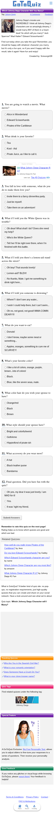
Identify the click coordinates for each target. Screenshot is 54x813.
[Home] (27, 4)
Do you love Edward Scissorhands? (21, 553)
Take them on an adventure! (20, 207)
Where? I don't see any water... (22, 299)
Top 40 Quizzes (38, 177)
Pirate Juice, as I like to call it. (21, 154)
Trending (34, 808)
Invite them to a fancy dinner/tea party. (25, 196)
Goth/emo (11, 437)
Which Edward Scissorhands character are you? (27, 557)
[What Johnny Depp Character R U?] (9, 170)
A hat (9, 460)
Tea (8, 143)
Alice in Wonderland (17, 114)
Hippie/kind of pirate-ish (18, 442)
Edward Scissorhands (17, 120)
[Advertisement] (27, 79)
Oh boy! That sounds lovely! (20, 267)
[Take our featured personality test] (27, 732)
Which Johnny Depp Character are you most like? (27, 565)
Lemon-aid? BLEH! (16, 273)
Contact (44, 797)
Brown (10, 414)
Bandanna (12, 471)
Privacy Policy (32, 797)
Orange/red (12, 403)
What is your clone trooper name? (19, 676)
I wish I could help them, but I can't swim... (27, 305)
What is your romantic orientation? (19, 667)
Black (9, 408)
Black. (9, 376)
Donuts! (10, 332)
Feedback (49, 14)
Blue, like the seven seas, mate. (22, 382)
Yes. (8, 501)
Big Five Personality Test (34, 749)
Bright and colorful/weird (19, 431)
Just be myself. (14, 202)
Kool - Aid (11, 148)
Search (27, 808)
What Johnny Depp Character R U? (33, 169)
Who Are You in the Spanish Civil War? (21, 663)
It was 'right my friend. (17, 507)
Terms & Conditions (15, 797)
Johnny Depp (10, 14)
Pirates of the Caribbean (19, 125)
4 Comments (35, 14)
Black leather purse (16, 465)
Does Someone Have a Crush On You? (22, 672)
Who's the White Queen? (19, 237)
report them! (24, 776)
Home (20, 808)
